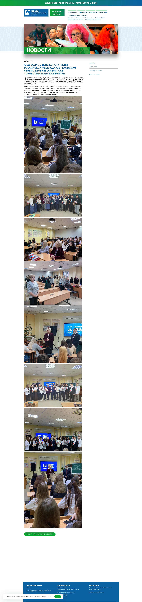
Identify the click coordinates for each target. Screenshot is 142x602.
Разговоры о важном (95, 70)
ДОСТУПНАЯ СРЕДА (101, 12)
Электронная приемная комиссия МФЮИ (71, 3)
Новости (92, 63)
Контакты (84, 16)
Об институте (72, 12)
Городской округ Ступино (96, 592)
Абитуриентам (90, 12)
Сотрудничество (74, 16)
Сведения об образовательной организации (80, 17)
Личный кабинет (100, 17)
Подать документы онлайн (75, 19)
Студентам (81, 12)
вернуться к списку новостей (39, 534)
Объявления (93, 66)
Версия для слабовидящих (92, 19)
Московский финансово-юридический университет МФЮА (100, 588)
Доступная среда (94, 74)
